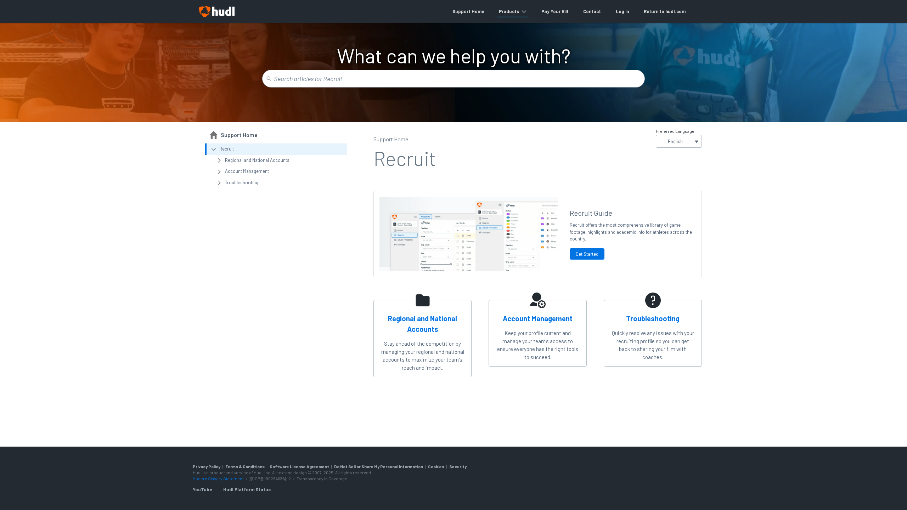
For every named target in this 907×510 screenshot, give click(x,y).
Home (478, 11)
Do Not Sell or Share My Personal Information (378, 466)
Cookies (436, 466)
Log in (622, 11)
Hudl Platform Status (247, 489)
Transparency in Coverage (322, 478)
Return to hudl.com (665, 11)
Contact (592, 11)
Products (509, 11)
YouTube (202, 489)
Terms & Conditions (245, 466)
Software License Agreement (299, 466)
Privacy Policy (206, 466)
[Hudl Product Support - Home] (216, 11)
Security (458, 466)
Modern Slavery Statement (218, 478)
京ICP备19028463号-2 (270, 478)
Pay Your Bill (554, 11)
